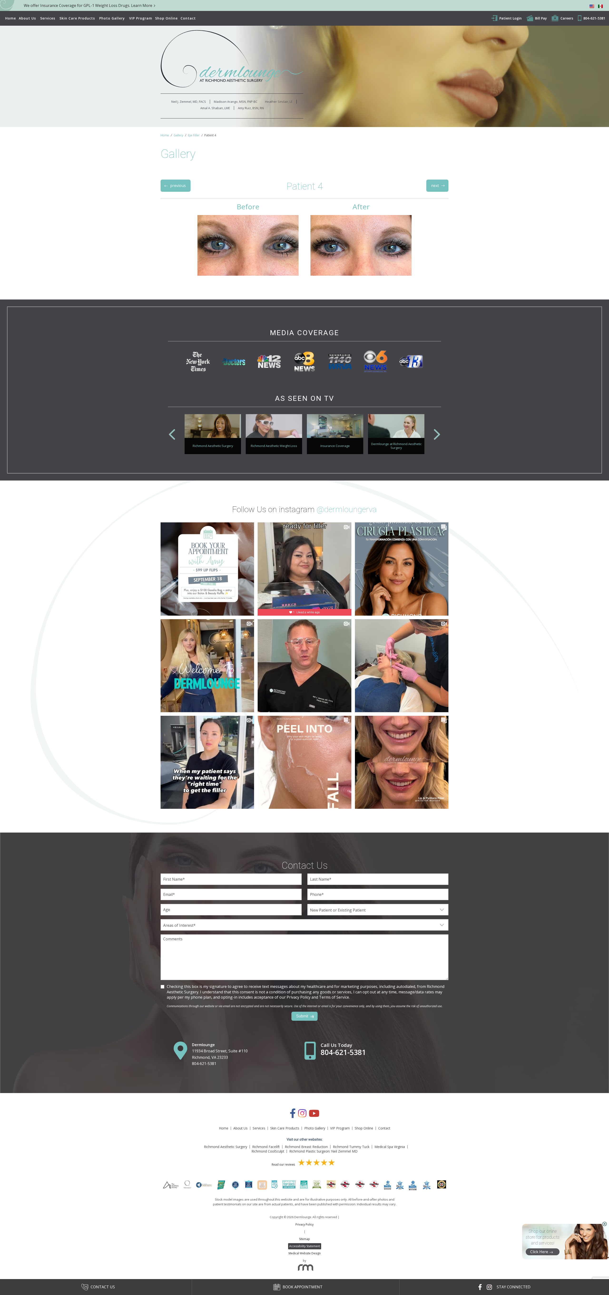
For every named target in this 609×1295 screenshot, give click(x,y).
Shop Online (166, 18)
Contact (188, 18)
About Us (27, 18)
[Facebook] (293, 1116)
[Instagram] (302, 1116)
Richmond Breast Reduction (306, 1146)
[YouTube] (314, 1116)
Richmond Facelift (266, 1146)
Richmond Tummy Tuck (351, 1146)
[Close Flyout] (604, 1223)
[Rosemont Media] (304, 1268)
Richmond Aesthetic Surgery (225, 1146)
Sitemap (304, 1239)
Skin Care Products (77, 18)
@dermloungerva (347, 509)
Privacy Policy (304, 1224)
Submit (302, 1016)
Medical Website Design (305, 1253)
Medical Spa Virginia (389, 1146)
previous (178, 185)
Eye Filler (194, 135)
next (435, 185)
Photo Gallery (112, 18)
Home (10, 18)
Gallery (178, 135)
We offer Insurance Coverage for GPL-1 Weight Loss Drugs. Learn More (88, 5)
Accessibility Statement (304, 1246)
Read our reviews (284, 1165)
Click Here (539, 1251)
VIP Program (140, 18)
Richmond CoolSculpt (267, 1151)
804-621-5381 (204, 1063)
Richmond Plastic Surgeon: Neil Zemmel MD (323, 1151)
